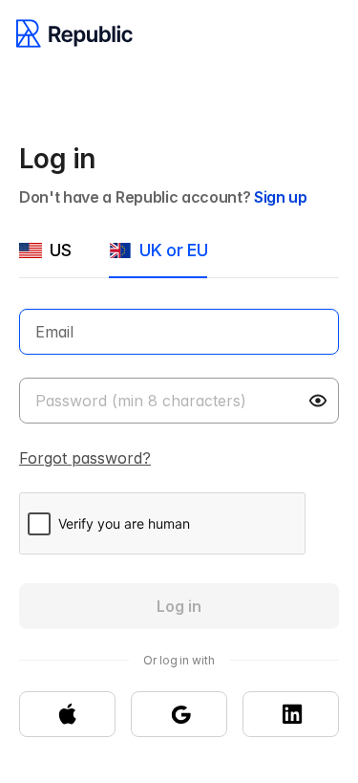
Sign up (280, 197)
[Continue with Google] (179, 714)
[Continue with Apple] (67, 714)
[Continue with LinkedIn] (290, 714)
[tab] (45, 258)
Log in (179, 606)
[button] (319, 400)
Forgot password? (85, 458)
